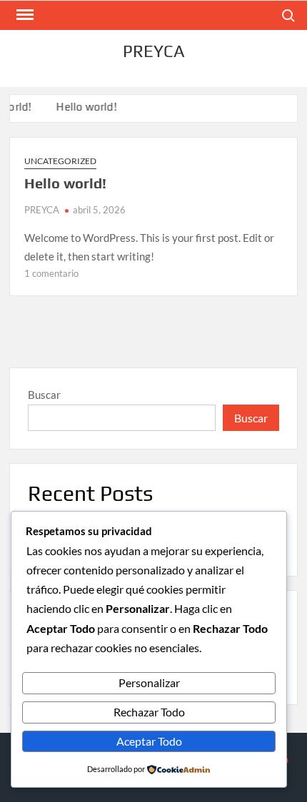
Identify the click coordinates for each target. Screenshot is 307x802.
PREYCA (154, 51)
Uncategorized (60, 161)
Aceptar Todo (149, 741)
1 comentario (51, 273)
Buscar (44, 394)
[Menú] (23, 15)
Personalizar (149, 682)
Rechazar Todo (149, 712)
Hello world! (85, 107)
